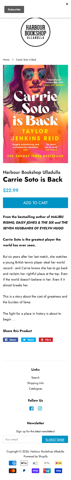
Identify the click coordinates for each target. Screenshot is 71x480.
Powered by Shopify (36, 456)
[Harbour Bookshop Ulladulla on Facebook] (31, 409)
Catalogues (35, 389)
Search (35, 378)
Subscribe (55, 440)
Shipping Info (35, 383)
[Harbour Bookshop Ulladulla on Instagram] (40, 409)
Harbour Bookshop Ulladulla (47, 451)
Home (6, 59)
